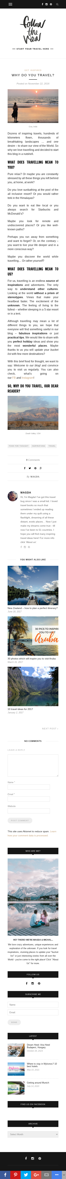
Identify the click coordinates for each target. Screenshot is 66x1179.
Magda (34, 476)
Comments (33, 459)
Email (11, 794)
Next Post (49, 728)
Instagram (28, 377)
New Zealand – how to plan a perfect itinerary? (33, 608)
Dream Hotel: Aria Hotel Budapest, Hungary (38, 1046)
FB (14, 377)
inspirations (38, 446)
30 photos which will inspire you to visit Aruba (32, 658)
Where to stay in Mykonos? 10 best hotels (42, 1065)
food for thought (19, 446)
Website (12, 806)
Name (11, 782)
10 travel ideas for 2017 (20, 709)
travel (52, 446)
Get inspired (33, 70)
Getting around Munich (38, 1082)
